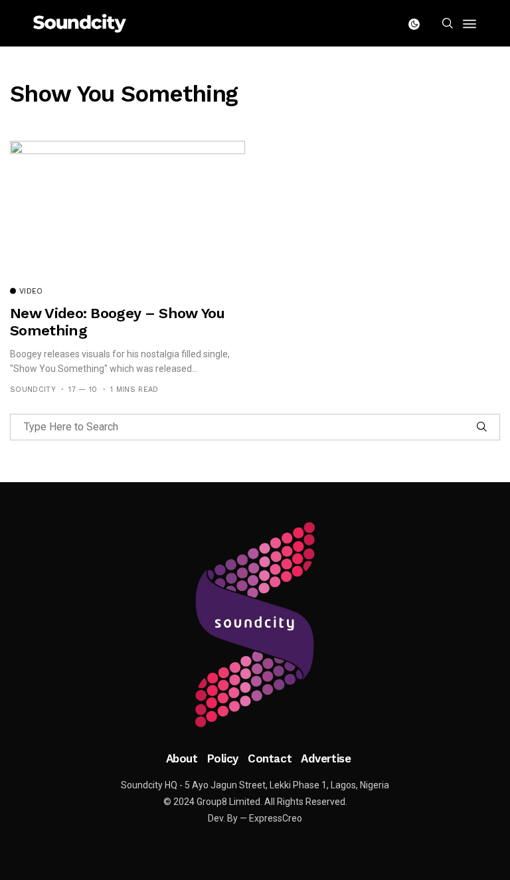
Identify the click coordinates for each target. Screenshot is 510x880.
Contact (270, 758)
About (182, 758)
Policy (222, 758)
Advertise (326, 758)
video (31, 291)
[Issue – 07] (255, 625)
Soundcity (33, 389)
